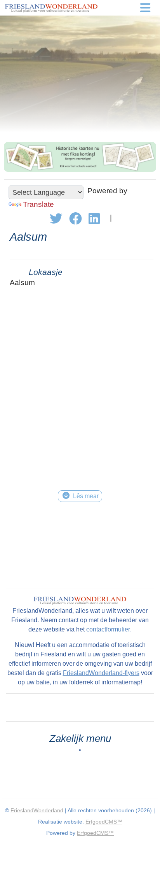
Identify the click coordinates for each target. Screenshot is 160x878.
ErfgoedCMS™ (103, 822)
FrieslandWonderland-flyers (101, 673)
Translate (38, 204)
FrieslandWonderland (36, 810)
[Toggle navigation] (145, 8)
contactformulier (108, 629)
